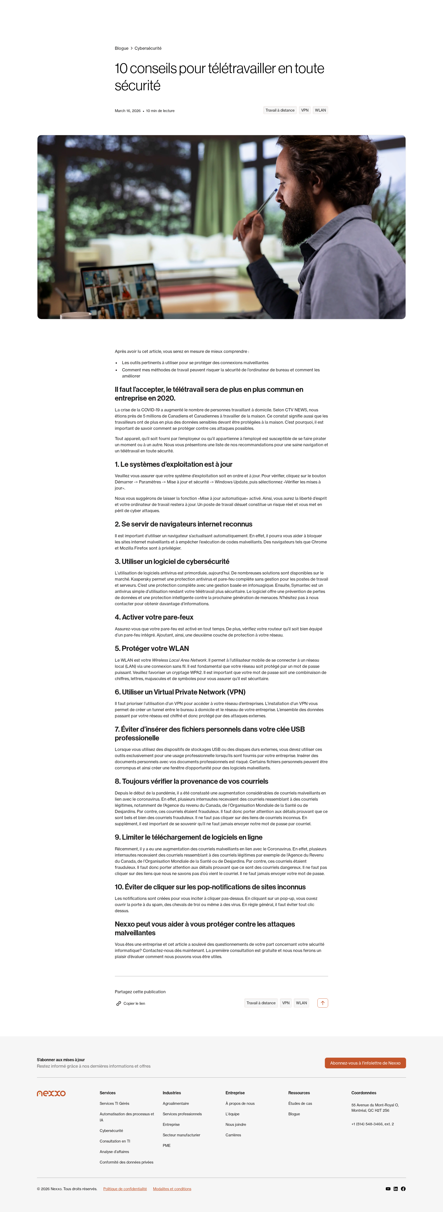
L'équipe (232, 1114)
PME (166, 1145)
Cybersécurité (111, 1130)
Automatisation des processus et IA (127, 1117)
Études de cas (300, 1103)
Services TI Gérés (114, 1103)
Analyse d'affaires (114, 1151)
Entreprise (171, 1124)
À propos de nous (240, 1103)
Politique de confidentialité (125, 1189)
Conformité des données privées (126, 1162)
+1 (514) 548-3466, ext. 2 (372, 1124)
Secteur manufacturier (181, 1135)
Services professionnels (182, 1114)
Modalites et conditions (172, 1189)
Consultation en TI (115, 1141)
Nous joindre (236, 1124)
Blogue (294, 1114)
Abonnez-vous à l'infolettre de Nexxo (365, 1063)
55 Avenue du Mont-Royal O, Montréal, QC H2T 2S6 (375, 1107)
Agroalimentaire (176, 1103)
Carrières (233, 1135)
